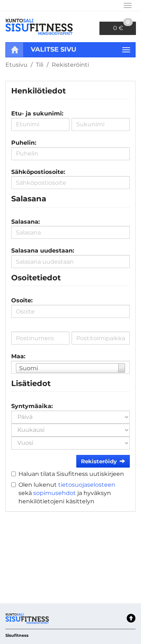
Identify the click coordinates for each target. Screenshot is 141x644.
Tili (39, 64)
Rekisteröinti (70, 64)
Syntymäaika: (32, 406)
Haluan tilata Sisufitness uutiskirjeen (71, 473)
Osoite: (22, 300)
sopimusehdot (54, 493)
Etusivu (16, 64)
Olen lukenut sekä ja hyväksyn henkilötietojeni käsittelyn (66, 493)
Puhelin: (23, 142)
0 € (121, 26)
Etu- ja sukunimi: (37, 113)
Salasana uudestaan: (42, 250)
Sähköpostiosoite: (38, 171)
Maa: (18, 356)
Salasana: (25, 221)
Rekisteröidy (99, 461)
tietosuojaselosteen (86, 484)
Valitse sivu (53, 49)
